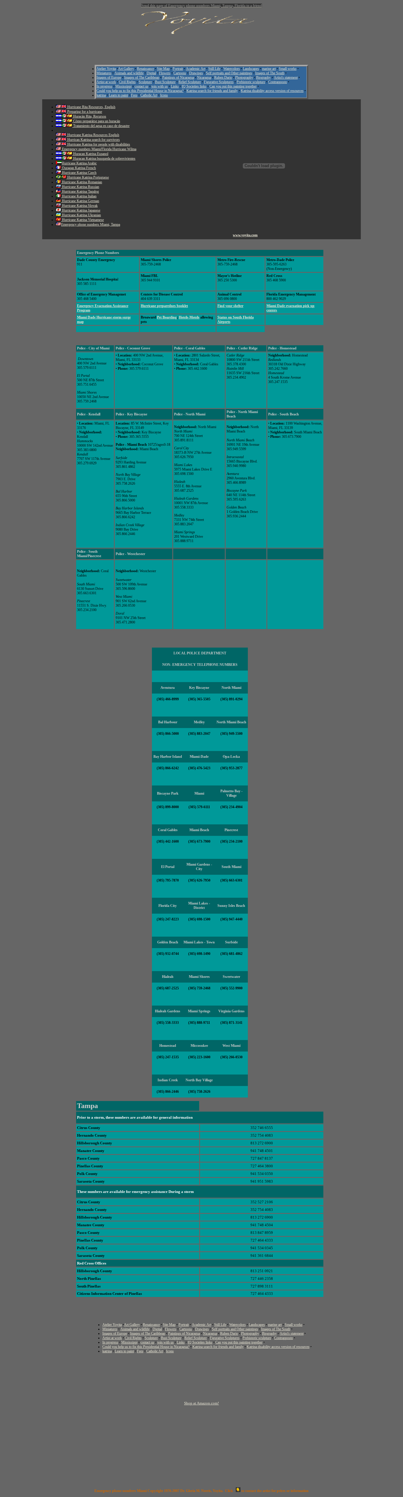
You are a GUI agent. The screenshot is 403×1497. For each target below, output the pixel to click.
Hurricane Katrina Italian (78, 196)
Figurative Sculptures (219, 82)
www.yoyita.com (245, 235)
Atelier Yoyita (106, 69)
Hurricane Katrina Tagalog (80, 191)
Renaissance (145, 69)
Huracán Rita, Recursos (89, 116)
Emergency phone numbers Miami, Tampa (90, 224)
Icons (164, 95)
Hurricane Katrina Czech (78, 173)
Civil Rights (127, 82)
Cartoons (179, 73)
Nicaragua (204, 77)
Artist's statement (286, 77)
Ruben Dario (223, 77)
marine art (269, 69)
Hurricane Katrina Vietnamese (82, 220)
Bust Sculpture (165, 82)
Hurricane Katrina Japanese (80, 210)
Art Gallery (126, 69)
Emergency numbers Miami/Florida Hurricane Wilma (98, 149)
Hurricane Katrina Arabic (79, 163)
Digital (151, 73)
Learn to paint (118, 95)
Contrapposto (277, 82)
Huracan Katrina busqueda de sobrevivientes (103, 158)
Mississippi (123, 86)
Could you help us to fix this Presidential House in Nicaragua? (140, 91)
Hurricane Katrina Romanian (81, 182)
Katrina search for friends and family (212, 91)
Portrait (178, 69)
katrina (101, 95)
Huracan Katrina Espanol (90, 154)
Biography (263, 77)
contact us (141, 86)
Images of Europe (108, 77)
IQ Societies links (194, 86)
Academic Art (195, 69)
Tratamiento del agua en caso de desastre (101, 126)
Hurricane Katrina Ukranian (81, 215)
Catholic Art (148, 95)
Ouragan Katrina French (78, 168)
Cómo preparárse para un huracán (96, 121)
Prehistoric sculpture (251, 82)
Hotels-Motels (189, 317)
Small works (287, 69)
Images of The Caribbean (141, 77)
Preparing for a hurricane (84, 112)
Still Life (214, 69)
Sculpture (145, 82)
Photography (244, 77)
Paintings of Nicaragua (178, 77)
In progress (104, 86)
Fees (134, 95)
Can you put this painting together (233, 86)
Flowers (165, 73)
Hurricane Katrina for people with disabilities (98, 144)
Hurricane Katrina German (80, 201)
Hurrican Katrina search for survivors (93, 140)
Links (175, 86)
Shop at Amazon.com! (201, 1403)
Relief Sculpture (189, 82)
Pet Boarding (167, 317)
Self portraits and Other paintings (229, 73)
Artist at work (106, 82)
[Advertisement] (201, 47)
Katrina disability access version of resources (272, 91)
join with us (159, 86)
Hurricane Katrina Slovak (79, 206)
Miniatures (104, 73)
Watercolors (231, 69)
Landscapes (251, 69)
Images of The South (269, 73)
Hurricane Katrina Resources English (92, 135)
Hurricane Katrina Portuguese (87, 177)
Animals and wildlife (129, 73)
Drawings (196, 73)
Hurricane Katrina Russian (80, 187)
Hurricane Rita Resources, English (90, 107)
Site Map (163, 69)
